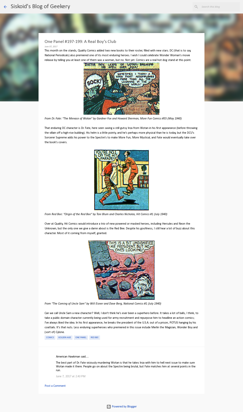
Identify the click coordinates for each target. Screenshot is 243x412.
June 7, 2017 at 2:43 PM (70, 376)
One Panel (80, 337)
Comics (50, 337)
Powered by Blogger (124, 406)
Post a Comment (55, 386)
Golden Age (64, 337)
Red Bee (95, 337)
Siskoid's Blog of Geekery (40, 7)
